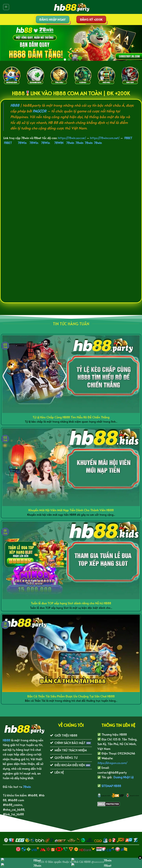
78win (70, 143)
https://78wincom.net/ (105, 138)
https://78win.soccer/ (72, 138)
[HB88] (71, 7)
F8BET (128, 138)
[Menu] (6, 7)
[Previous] (9, 43)
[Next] (132, 43)
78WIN (58, 143)
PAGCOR (39, 110)
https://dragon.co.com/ (112, 763)
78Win (22, 143)
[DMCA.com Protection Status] (108, 803)
